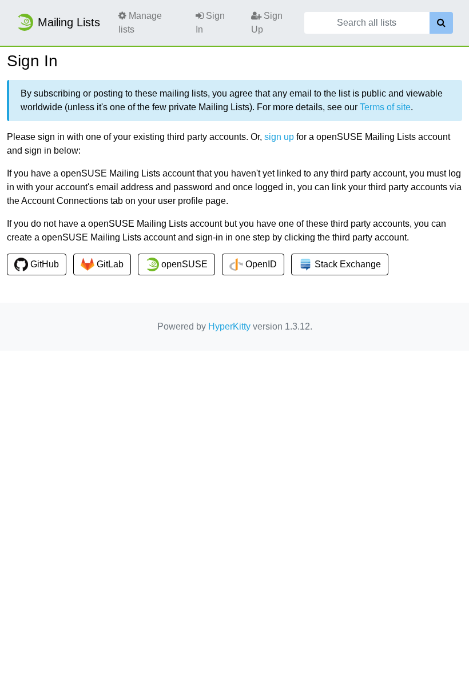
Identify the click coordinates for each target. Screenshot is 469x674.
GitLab (109, 264)
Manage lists (140, 22)
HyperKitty (229, 326)
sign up (279, 137)
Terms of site (385, 107)
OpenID (260, 264)
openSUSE (183, 264)
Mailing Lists (69, 22)
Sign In (210, 22)
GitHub (43, 264)
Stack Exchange (346, 264)
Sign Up (267, 22)
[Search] (441, 23)
